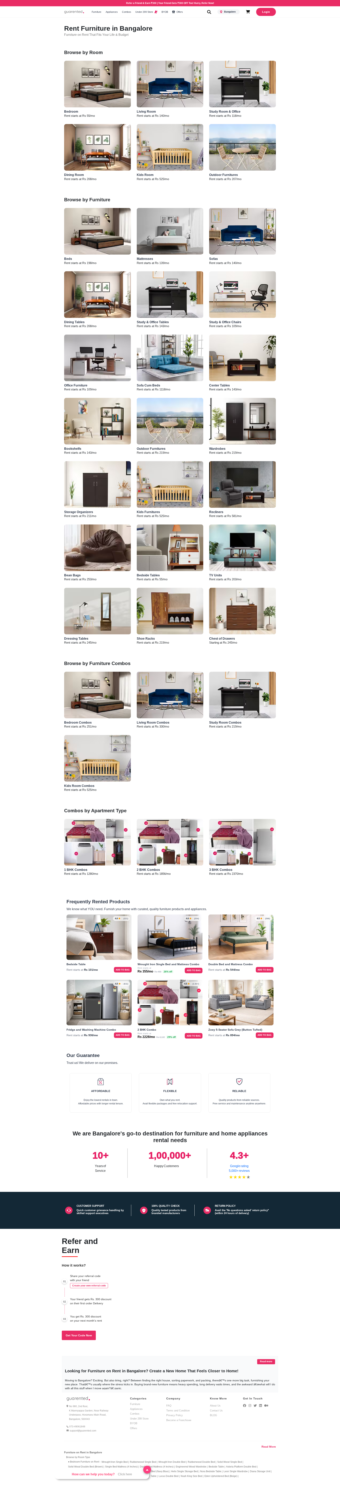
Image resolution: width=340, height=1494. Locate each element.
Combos (126, 12)
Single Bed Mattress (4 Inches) (122, 1466)
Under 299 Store (144, 12)
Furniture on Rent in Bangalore (83, 1452)
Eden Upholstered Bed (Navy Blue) (150, 1471)
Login (266, 11)
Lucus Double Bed (169, 1476)
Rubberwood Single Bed (143, 1462)
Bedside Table (217, 1466)
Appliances (111, 12)
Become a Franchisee (178, 1420)
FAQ (168, 1405)
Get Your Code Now (79, 1335)
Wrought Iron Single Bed (115, 1462)
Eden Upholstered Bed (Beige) (221, 1476)
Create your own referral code (89, 1285)
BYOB (165, 12)
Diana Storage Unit (261, 1471)
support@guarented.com (83, 1430)
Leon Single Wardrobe (236, 1471)
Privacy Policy (174, 1415)
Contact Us (216, 1410)
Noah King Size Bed (192, 1476)
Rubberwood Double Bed (202, 1462)
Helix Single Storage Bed (185, 1471)
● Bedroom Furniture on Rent (84, 1461)
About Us (215, 1405)
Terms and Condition (178, 1410)
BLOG (213, 1415)
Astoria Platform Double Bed (242, 1466)
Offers (179, 12)
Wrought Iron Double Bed (172, 1462)
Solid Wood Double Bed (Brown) (86, 1466)
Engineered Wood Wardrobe (192, 1466)
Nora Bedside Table (211, 1471)
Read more (266, 1361)
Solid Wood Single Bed (230, 1462)
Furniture (96, 12)
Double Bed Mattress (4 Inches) (157, 1466)
